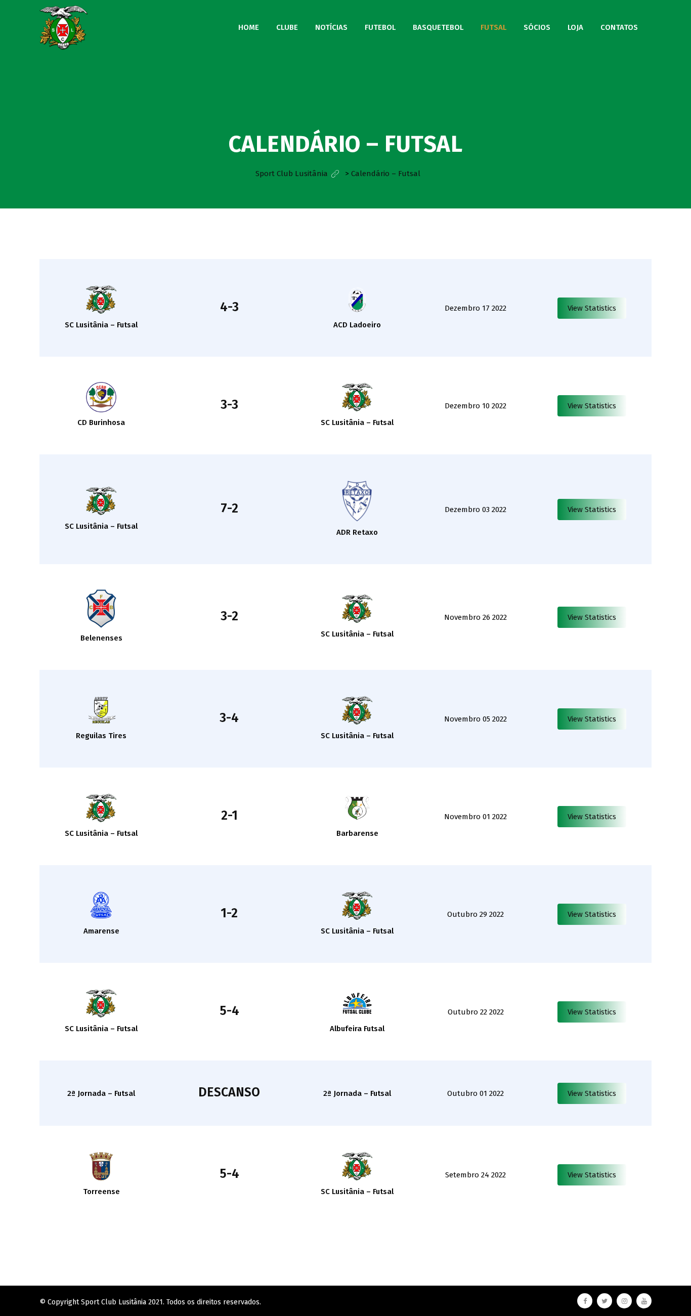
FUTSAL (493, 27)
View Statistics (592, 308)
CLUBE (287, 27)
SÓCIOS (537, 27)
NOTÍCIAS (331, 27)
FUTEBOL (380, 27)
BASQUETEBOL (438, 27)
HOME (248, 27)
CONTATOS (619, 27)
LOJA (575, 27)
